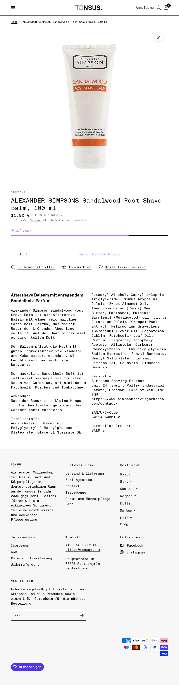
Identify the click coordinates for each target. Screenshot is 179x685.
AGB (14, 552)
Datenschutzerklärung (31, 558)
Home (14, 21)
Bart (124, 481)
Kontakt (72, 486)
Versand (35, 220)
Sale (124, 517)
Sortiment (130, 464)
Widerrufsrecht (25, 564)
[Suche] (158, 7)
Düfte (125, 503)
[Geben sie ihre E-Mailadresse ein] (81, 615)
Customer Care (79, 464)
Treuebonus (75, 492)
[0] (165, 7)
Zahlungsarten (78, 479)
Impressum (20, 545)
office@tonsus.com (82, 549)
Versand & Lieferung (84, 473)
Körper (126, 496)
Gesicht (127, 488)
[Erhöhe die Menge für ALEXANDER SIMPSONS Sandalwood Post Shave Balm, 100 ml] (26, 254)
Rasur (125, 474)
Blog (124, 524)
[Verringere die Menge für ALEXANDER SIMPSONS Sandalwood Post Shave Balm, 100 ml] (14, 254)
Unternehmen (23, 536)
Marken (126, 510)
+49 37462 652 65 (81, 545)
